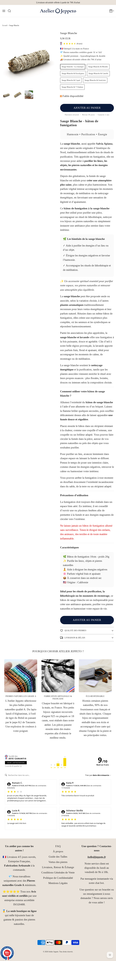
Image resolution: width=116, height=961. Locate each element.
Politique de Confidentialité (58, 877)
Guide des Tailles (58, 856)
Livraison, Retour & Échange (58, 867)
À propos (58, 851)
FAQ (58, 846)
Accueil (4, 25)
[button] (6, 94)
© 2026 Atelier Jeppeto (50, 952)
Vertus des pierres (58, 862)
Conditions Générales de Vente (58, 872)
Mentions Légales (57, 883)
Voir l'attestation (15, 763)
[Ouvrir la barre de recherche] (10, 11)
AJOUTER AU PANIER (87, 107)
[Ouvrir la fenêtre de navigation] (4, 11)
